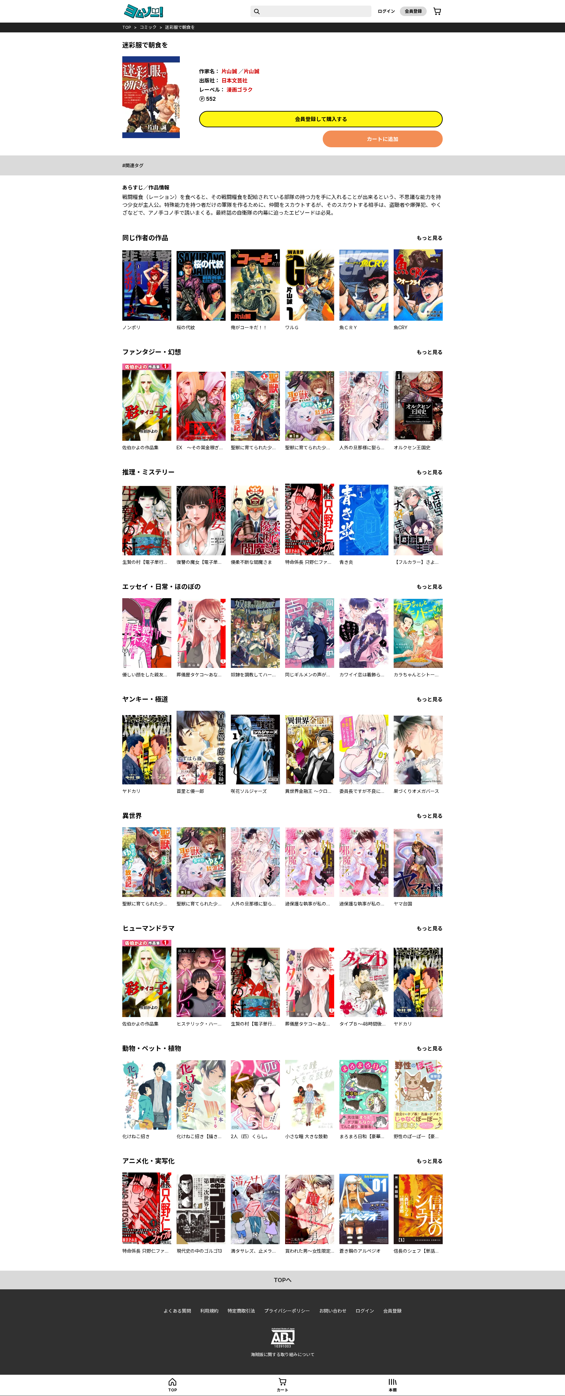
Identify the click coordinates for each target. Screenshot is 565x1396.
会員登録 (413, 11)
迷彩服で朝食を (180, 27)
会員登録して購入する (321, 119)
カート (282, 1389)
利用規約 (209, 1311)
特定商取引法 (241, 1311)
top (126, 27)
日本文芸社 (234, 80)
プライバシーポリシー (287, 1311)
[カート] (437, 11)
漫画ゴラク (240, 89)
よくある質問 (177, 1311)
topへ (283, 1280)
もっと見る (430, 238)
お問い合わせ (333, 1311)
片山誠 (229, 71)
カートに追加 (382, 139)
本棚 (393, 1389)
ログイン (386, 11)
